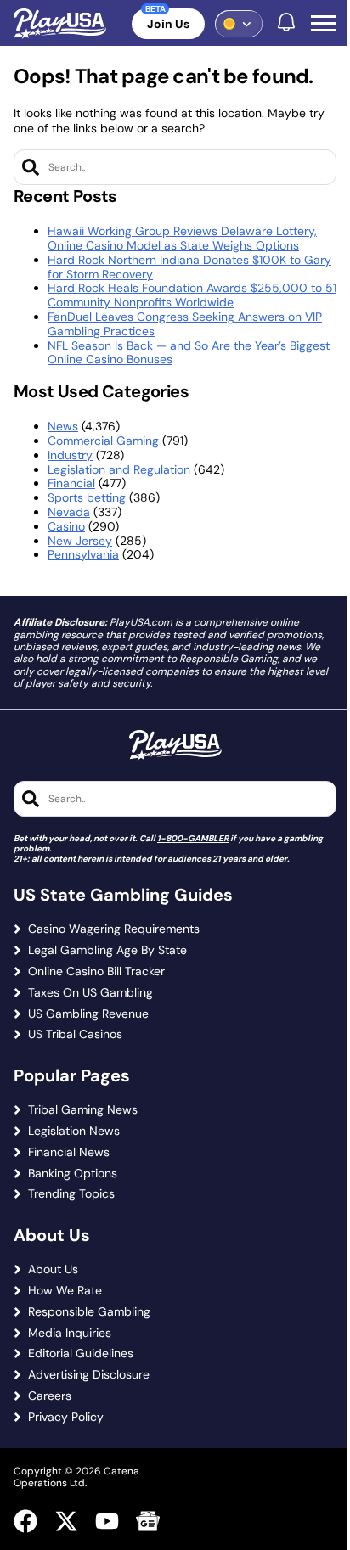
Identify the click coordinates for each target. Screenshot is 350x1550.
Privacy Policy (66, 1417)
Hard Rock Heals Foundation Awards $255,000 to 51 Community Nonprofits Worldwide (192, 295)
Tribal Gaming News (83, 1110)
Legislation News (74, 1131)
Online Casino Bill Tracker (96, 971)
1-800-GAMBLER (193, 838)
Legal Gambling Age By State (107, 950)
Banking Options (72, 1173)
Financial (71, 483)
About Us (53, 1269)
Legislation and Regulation (119, 469)
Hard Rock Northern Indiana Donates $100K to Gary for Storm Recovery (189, 267)
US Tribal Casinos (75, 1034)
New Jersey (80, 540)
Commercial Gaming (103, 440)
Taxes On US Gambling (90, 993)
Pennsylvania (83, 554)
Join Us (168, 23)
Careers (49, 1396)
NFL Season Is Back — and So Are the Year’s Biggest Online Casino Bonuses (189, 353)
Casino (66, 526)
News (63, 426)
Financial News (69, 1152)
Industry (70, 455)
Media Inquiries (69, 1333)
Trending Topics (71, 1194)
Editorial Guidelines (80, 1353)
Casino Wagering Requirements (114, 929)
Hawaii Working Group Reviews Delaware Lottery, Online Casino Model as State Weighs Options (182, 238)
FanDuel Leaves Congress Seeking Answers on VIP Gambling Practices (185, 324)
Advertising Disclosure (89, 1374)
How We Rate (65, 1290)
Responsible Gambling (89, 1312)
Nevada (69, 511)
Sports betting (87, 497)
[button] (324, 24)
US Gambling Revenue (88, 1014)
